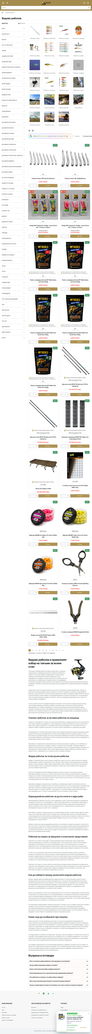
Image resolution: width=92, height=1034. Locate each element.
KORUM (75, 628)
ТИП (3, 304)
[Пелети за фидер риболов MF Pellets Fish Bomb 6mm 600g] (75, 308)
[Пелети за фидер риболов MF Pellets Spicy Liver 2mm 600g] (75, 255)
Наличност (6, 34)
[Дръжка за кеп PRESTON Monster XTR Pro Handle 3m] (43, 414)
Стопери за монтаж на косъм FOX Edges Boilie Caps (75, 486)
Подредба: (77, 136)
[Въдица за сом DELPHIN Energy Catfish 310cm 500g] (43, 612)
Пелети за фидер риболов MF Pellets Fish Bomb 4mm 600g (43, 386)
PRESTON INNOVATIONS (75, 380)
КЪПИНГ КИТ (6, 210)
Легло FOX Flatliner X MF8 (43, 488)
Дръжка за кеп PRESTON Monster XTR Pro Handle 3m (43, 438)
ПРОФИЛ (64, 1003)
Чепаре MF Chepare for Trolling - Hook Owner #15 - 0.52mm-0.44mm (43, 226)
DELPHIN (43, 631)
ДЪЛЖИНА (5, 117)
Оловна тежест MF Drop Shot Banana (43, 178)
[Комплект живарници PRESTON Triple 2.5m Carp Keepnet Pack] (75, 414)
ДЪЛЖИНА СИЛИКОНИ (9, 144)
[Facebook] (39, 993)
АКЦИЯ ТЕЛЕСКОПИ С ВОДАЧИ (11, 67)
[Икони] (29, 130)
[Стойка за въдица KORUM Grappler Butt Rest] (75, 612)
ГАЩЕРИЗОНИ (6, 111)
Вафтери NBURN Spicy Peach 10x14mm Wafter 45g (43, 584)
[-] (30, 185)
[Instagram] (44, 993)
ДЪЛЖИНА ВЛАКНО (8, 128)
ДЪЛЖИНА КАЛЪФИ (8, 133)
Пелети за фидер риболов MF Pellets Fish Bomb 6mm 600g (75, 333)
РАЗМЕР (4, 249)
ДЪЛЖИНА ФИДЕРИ (8, 161)
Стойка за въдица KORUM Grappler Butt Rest (75, 632)
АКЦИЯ (4, 50)
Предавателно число (9, 244)
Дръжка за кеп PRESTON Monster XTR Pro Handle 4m (75, 385)
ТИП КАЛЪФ (5, 310)
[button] (47, 185)
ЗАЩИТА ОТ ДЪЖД (7, 183)
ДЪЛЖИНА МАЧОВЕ (8, 139)
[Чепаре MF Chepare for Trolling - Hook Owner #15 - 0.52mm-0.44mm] (43, 205)
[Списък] (32, 130)
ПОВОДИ (4, 233)
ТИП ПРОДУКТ (6, 315)
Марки (4, 39)
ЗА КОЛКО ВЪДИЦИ (8, 177)
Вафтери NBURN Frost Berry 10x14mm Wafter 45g (43, 536)
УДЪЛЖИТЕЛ (6, 326)
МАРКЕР (4, 216)
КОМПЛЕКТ (5, 199)
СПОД (3, 266)
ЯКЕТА (4, 337)
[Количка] (88, 3)
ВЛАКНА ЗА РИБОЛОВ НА (9, 100)
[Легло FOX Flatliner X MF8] (43, 465)
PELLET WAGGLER (7, 45)
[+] (36, 185)
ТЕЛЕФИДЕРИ (6, 293)
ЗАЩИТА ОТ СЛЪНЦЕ (8, 188)
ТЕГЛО (4, 271)
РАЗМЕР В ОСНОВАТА (8, 255)
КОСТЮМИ (5, 205)
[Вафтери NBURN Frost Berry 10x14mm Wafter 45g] (43, 515)
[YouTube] (48, 993)
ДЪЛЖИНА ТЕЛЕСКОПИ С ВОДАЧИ (12, 155)
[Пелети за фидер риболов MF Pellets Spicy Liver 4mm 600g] (43, 255)
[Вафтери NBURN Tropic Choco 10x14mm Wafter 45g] (75, 515)
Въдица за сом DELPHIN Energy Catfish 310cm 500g (43, 636)
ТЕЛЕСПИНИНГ (6, 288)
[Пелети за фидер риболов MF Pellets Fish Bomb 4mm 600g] (43, 361)
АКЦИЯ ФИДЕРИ (7, 72)
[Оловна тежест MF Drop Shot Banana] (43, 158)
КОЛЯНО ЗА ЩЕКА (7, 194)
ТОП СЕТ (4, 321)
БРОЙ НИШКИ (6, 83)
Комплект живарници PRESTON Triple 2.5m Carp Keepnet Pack (75, 438)
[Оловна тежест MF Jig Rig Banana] (75, 158)
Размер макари (7, 260)
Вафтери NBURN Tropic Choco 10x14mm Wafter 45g (75, 536)
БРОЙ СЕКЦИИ (6, 89)
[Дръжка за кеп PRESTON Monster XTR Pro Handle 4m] (75, 361)
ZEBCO (75, 579)
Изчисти (22, 23)
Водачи (4, 106)
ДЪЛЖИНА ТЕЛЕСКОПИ (9, 150)
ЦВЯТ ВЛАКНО (6, 332)
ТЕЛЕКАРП (5, 277)
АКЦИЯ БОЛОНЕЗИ (7, 56)
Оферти (4, 227)
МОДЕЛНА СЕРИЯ (7, 221)
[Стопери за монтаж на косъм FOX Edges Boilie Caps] (75, 465)
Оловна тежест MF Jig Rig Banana (75, 178)
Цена (3, 28)
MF (43, 174)
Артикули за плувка (9, 78)
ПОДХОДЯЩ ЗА (6, 238)
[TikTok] (53, 993)
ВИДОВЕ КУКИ (6, 94)
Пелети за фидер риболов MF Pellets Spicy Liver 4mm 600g (43, 281)
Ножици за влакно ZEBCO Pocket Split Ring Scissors (75, 584)
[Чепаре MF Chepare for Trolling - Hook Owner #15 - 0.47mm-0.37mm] (75, 205)
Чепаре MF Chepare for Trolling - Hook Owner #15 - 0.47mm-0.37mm (75, 226)
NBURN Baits (43, 531)
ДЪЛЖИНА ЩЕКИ (7, 172)
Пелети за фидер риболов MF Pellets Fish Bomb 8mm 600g (43, 333)
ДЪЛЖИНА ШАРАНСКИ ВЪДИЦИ (11, 166)
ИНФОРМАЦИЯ (7, 1003)
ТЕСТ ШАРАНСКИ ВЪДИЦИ (10, 299)
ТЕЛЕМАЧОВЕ (6, 282)
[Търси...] (89, 7)
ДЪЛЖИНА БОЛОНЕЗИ (8, 122)
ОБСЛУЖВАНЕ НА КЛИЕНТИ (40, 1003)
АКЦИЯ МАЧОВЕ (7, 61)
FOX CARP (43, 484)
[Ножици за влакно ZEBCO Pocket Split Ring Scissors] (75, 563)
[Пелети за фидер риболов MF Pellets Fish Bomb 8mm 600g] (43, 308)
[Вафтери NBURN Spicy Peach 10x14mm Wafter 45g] (43, 563)
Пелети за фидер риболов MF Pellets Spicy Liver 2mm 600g (75, 281)
